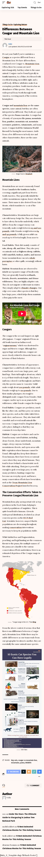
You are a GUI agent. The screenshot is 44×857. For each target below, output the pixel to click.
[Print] (39, 772)
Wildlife (28, 763)
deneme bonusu (9, 845)
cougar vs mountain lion (27, 760)
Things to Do (7, 25)
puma (22, 763)
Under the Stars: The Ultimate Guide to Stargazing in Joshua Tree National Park (19, 817)
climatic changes (29, 288)
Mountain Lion (32, 64)
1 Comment (34, 785)
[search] (34, 2)
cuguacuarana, (10, 345)
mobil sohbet (8, 827)
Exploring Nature (20, 25)
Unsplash (28, 174)
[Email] (29, 772)
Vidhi (10, 44)
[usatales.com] (8, 2)
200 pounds (24, 387)
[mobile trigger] (4, 2)
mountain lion (20, 105)
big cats (14, 760)
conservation (15, 527)
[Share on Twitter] (23, 772)
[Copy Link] (34, 772)
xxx (4, 814)
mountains (15, 763)
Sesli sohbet (7, 836)
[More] (39, 777)
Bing (34, 622)
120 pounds (26, 390)
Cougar (6, 57)
